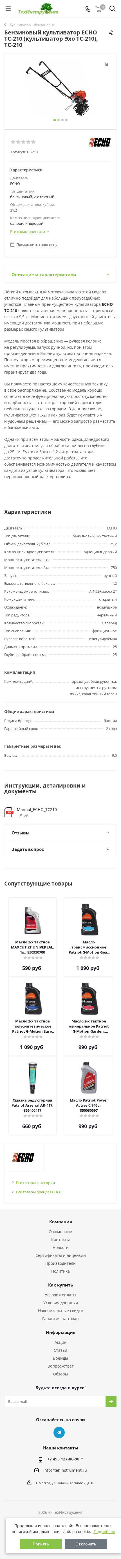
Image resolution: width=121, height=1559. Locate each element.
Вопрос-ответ (61, 1366)
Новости (61, 1247)
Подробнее (104, 1531)
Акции (61, 1342)
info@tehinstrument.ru (65, 1470)
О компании (60, 1231)
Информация (60, 1332)
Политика (60, 1271)
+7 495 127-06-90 (63, 1459)
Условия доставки (60, 1302)
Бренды (60, 1358)
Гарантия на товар (60, 1318)
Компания (60, 1221)
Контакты (60, 1239)
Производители (60, 1263)
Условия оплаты (60, 1295)
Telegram (59, 1432)
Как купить (60, 1285)
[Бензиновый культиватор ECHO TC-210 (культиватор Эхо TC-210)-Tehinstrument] (60, 88)
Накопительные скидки (60, 1310)
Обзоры (60, 1374)
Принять (41, 1543)
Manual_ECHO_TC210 (37, 809)
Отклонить (85, 1543)
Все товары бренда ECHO (38, 1191)
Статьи (60, 1350)
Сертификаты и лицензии (60, 1255)
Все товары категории (35, 1182)
